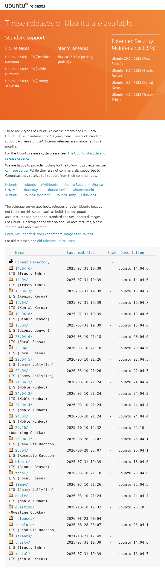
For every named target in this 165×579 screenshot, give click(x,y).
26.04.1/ (23, 439)
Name (19, 253)
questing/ (25, 507)
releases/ (25, 519)
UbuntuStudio (83, 190)
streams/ (23, 536)
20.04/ (21, 348)
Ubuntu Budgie (74, 184)
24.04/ (21, 416)
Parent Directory (32, 262)
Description (132, 253)
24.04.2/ (23, 382)
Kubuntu (11, 184)
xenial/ (22, 554)
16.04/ (21, 303)
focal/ (21, 473)
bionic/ (22, 462)
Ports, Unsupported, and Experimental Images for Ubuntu (49, 234)
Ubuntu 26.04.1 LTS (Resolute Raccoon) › (27, 59)
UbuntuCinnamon (36, 195)
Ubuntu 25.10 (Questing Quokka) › (75, 59)
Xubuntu (11, 195)
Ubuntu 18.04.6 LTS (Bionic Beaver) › (132, 72)
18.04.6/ (23, 314)
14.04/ (21, 280)
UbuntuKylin (32, 190)
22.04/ (21, 371)
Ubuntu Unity (65, 195)
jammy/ (21, 484)
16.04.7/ (23, 291)
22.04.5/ (23, 359)
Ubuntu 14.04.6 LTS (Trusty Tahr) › (132, 96)
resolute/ (25, 525)
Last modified (81, 253)
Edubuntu (88, 195)
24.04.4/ (23, 405)
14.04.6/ (23, 268)
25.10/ (21, 428)
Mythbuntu (49, 184)
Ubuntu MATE (57, 190)
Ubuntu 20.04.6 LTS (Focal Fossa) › (131, 60)
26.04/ (21, 450)
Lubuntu (29, 184)
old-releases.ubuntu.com (56, 241)
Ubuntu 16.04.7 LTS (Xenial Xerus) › (132, 84)
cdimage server (16, 170)
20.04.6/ (23, 337)
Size (112, 253)
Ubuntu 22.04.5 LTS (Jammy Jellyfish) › (26, 83)
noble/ (21, 496)
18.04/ (21, 325)
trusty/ (22, 542)
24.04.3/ (23, 394)
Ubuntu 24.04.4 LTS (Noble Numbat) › (25, 71)
